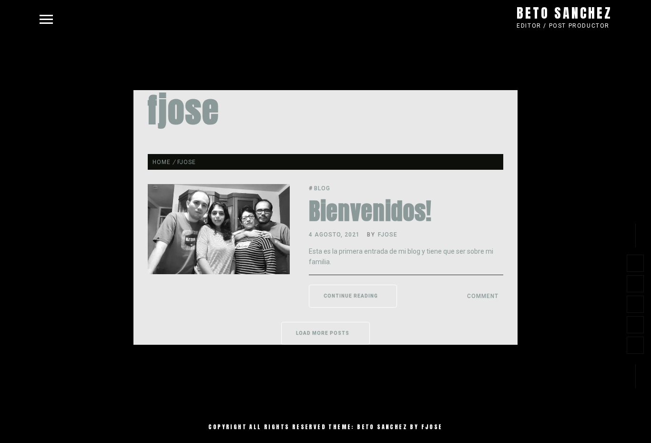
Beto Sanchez (564, 13)
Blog (322, 188)
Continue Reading (351, 296)
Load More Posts (323, 333)
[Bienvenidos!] (219, 272)
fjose (387, 234)
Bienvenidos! (370, 211)
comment (482, 296)
